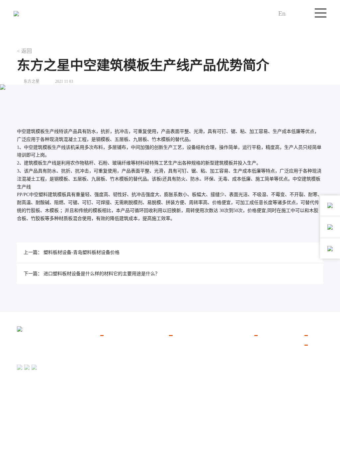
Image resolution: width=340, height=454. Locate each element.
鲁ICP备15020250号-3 (304, 410)
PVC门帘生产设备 (187, 352)
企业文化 (263, 352)
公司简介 (263, 344)
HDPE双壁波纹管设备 (191, 385)
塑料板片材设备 (116, 344)
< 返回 (24, 51)
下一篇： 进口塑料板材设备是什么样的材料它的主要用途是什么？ (92, 273)
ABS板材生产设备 (187, 377)
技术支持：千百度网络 (303, 419)
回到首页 (25, 423)
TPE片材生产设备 (187, 369)
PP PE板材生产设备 (189, 360)
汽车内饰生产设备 (118, 352)
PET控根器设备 (185, 393)
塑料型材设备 (114, 377)
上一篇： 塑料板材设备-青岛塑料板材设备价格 (72, 252)
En (282, 13)
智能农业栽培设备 (118, 360)
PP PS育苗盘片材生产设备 (195, 344)
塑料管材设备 (114, 369)
